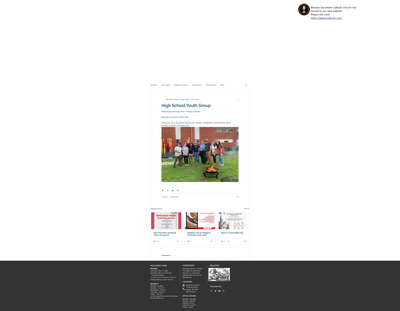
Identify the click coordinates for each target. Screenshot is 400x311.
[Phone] (183, 289)
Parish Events (197, 85)
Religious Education (181, 85)
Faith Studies (165, 85)
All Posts (154, 85)
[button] (246, 85)
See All (246, 208)
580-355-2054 (190, 292)
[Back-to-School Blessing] (234, 220)
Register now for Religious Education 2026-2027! (199, 234)
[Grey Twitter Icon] (215, 290)
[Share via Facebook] (162, 190)
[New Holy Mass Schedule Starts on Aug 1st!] (166, 220)
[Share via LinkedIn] (173, 190)
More (222, 85)
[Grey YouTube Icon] (219, 290)
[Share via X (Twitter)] (168, 190)
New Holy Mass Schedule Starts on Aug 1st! (165, 234)
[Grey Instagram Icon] (223, 290)
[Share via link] (178, 190)
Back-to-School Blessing (232, 233)
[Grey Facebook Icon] (211, 290)
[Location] (183, 285)
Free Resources (211, 85)
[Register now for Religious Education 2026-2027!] (200, 220)
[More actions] (237, 99)
